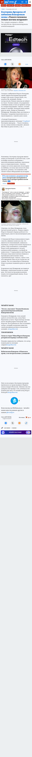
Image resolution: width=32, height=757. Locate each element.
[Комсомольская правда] (9, 2)
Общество (5, 183)
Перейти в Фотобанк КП (20, 90)
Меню (2, 2)
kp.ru (29, 417)
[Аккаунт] (30, 2)
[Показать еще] (26, 64)
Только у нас (10, 5)
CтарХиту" (26, 121)
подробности (12, 329)
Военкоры (17, 5)
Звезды (3, 9)
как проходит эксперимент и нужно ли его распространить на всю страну (15, 178)
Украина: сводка (26, 5)
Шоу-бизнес (7, 428)
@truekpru (10, 412)
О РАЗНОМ (14, 428)
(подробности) (11, 345)
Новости (3, 5)
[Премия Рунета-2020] (15, 1)
